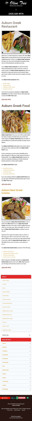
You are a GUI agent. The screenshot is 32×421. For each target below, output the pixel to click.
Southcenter (5, 381)
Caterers (4, 284)
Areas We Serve (17, 410)
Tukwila (4, 385)
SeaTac (4, 377)
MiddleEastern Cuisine (7, 318)
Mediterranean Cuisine (7, 311)
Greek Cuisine (5, 295)
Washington (5, 389)
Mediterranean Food (7, 314)
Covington (4, 351)
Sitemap (23, 410)
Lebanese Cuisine (6, 307)
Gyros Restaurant (6, 299)
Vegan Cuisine (5, 326)
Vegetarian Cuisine (6, 330)
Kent (3, 366)
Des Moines (5, 354)
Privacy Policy (10, 410)
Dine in (3, 288)
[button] (16, 9)
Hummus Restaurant (7, 303)
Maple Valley (5, 370)
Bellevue (4, 347)
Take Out (4, 322)
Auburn (4, 343)
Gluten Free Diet (6, 291)
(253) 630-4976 (16, 14)
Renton (4, 373)
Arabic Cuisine (5, 280)
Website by (16, 416)
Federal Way (5, 362)
